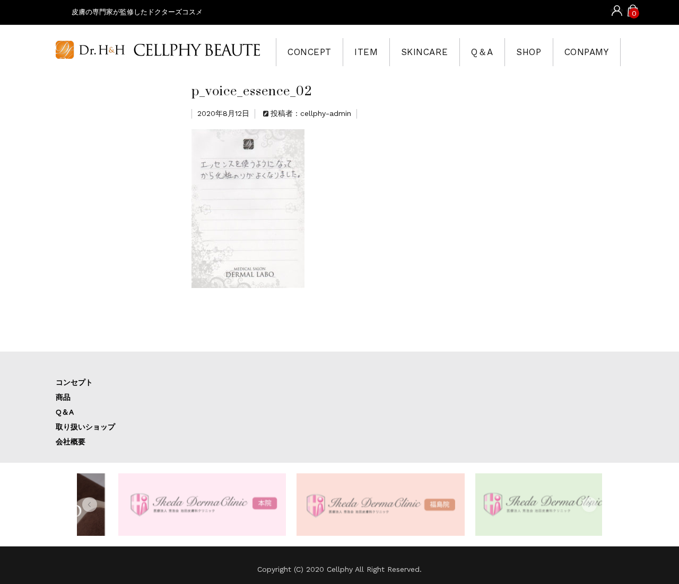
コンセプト (74, 382)
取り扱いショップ (85, 427)
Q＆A (482, 52)
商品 (63, 397)
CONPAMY (586, 52)
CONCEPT (310, 52)
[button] (89, 504)
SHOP (528, 52)
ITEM (366, 52)
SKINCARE (424, 52)
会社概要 (70, 441)
